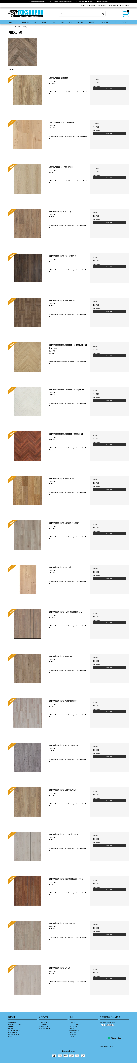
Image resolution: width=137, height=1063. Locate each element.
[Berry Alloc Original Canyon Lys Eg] (27, 806)
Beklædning (25, 22)
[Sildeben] (22, 52)
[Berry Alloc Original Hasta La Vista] (27, 317)
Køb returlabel (124, 5)
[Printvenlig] (128, 26)
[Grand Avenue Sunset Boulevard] (27, 139)
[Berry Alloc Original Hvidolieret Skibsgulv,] (27, 628)
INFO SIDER (72, 1022)
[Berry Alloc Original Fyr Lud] (27, 584)
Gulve (35, 22)
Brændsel (125, 22)
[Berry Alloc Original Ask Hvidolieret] (27, 717)
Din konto (72, 1037)
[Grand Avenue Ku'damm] (27, 94)
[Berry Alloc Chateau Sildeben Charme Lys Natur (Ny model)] (27, 361)
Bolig (71, 22)
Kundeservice (102, 5)
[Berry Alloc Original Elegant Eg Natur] (27, 539)
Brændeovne (13, 22)
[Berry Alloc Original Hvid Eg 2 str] (27, 940)
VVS (116, 22)
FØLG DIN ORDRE (74, 1026)
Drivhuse (45, 22)
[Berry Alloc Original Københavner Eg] (27, 762)
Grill (54, 22)
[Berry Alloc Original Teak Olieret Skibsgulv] (27, 895)
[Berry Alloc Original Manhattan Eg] (27, 272)
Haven (62, 22)
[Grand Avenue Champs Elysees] (27, 183)
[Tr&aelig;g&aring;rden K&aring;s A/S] (25, 13)
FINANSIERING (73, 1033)
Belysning (81, 22)
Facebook (66, 1051)
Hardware (92, 22)
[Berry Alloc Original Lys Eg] (27, 984)
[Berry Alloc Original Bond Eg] (27, 228)
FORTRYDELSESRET (74, 1035)
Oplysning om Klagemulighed (107, 1046)
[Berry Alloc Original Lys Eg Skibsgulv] (27, 851)
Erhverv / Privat (113, 5)
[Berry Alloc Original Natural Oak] (27, 495)
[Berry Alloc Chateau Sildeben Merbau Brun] (27, 450)
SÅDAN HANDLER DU (74, 1031)
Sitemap (10, 1037)
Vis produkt (109, 89)
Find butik (82, 5)
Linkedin (72, 1051)
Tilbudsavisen (91, 5)
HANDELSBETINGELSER (75, 1024)
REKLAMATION (73, 1028)
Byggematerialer (105, 22)
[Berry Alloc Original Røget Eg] (27, 673)
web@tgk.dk (15, 1033)
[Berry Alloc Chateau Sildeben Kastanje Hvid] (27, 406)
